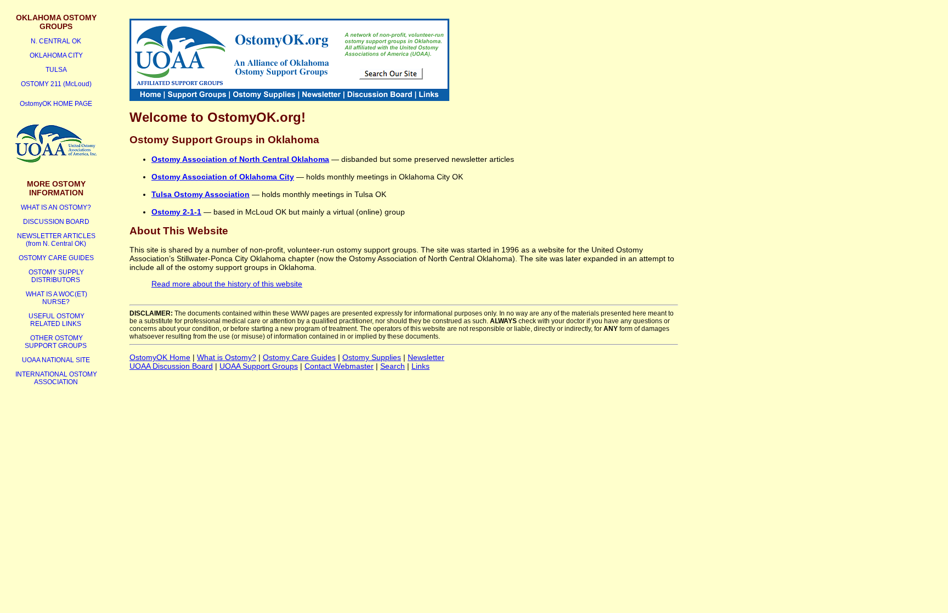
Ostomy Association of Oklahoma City (222, 176)
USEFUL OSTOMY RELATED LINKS (56, 320)
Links (420, 366)
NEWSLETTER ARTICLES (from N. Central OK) (56, 240)
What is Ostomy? (226, 357)
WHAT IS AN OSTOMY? (56, 207)
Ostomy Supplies (371, 357)
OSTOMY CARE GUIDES (56, 258)
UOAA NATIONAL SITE (56, 360)
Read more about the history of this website (226, 283)
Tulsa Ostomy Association (200, 194)
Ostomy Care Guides (299, 357)
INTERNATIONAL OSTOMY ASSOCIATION (56, 378)
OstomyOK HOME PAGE (56, 104)
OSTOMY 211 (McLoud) (56, 84)
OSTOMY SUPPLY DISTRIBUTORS (56, 276)
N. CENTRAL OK (56, 41)
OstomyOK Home (159, 357)
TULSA (56, 70)
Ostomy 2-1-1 (176, 211)
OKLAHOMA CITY (56, 55)
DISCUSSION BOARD (56, 222)
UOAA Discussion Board (171, 366)
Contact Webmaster (339, 366)
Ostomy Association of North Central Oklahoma (240, 159)
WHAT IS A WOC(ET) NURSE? (56, 298)
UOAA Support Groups (258, 366)
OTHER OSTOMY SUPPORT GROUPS (56, 342)
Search (392, 366)
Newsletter (426, 357)
